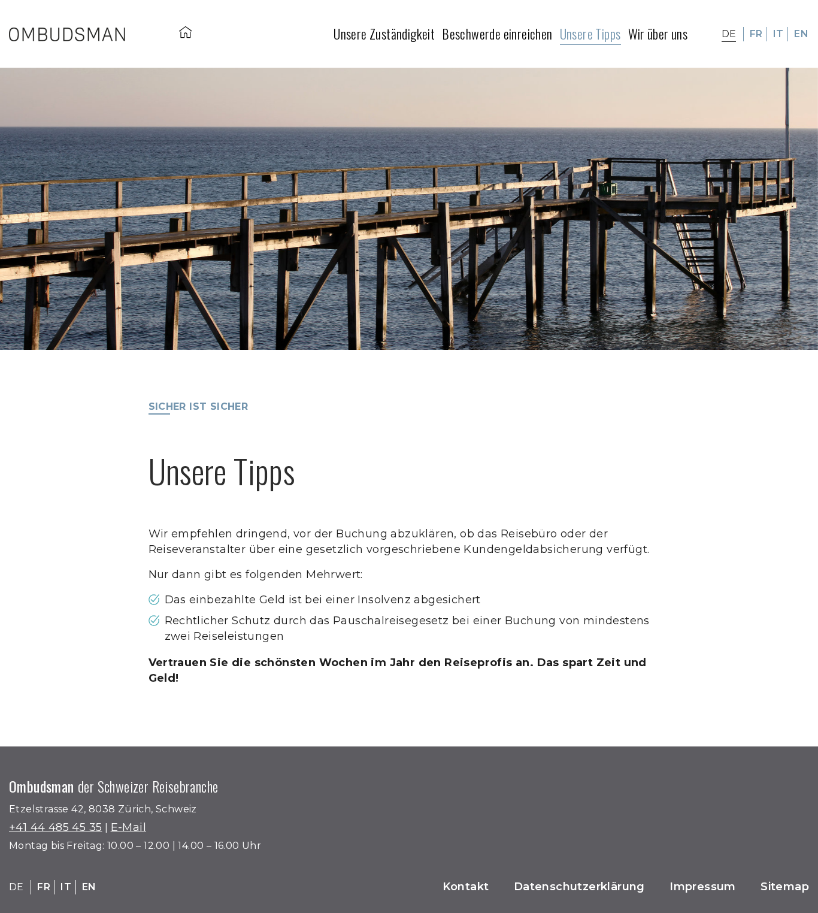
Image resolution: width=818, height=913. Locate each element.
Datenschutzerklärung (579, 886)
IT (778, 34)
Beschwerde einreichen (497, 33)
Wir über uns (658, 33)
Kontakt (466, 886)
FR (756, 34)
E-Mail (128, 827)
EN (801, 34)
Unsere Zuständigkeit (384, 33)
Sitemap (785, 886)
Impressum (702, 886)
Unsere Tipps (590, 33)
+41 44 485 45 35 (55, 827)
